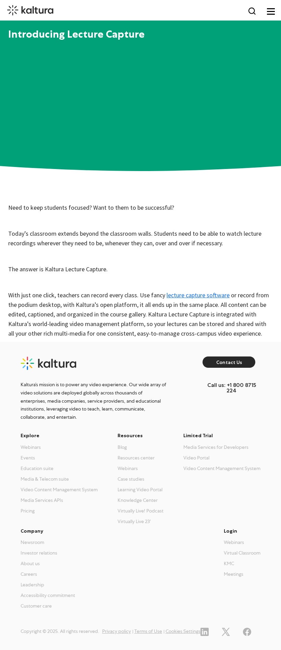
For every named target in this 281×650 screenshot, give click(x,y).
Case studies (131, 479)
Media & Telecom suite (45, 479)
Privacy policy (116, 631)
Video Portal (196, 458)
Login (230, 531)
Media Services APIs (42, 500)
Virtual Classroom (242, 553)
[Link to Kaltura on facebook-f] (247, 631)
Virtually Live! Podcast (140, 511)
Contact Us (229, 362)
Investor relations (39, 553)
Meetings (233, 574)
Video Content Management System (59, 489)
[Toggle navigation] (270, 10)
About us (30, 563)
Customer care (36, 606)
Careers (29, 574)
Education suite (37, 468)
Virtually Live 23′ (134, 521)
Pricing (28, 511)
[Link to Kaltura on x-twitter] (226, 631)
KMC (229, 563)
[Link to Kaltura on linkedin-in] (204, 631)
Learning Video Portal (140, 489)
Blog (122, 447)
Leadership (32, 585)
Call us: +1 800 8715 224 (231, 388)
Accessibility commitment (48, 595)
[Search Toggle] (252, 10)
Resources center (136, 458)
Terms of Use (148, 631)
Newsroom (32, 542)
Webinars (31, 447)
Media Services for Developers (215, 447)
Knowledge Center (138, 500)
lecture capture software (198, 295)
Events (28, 458)
